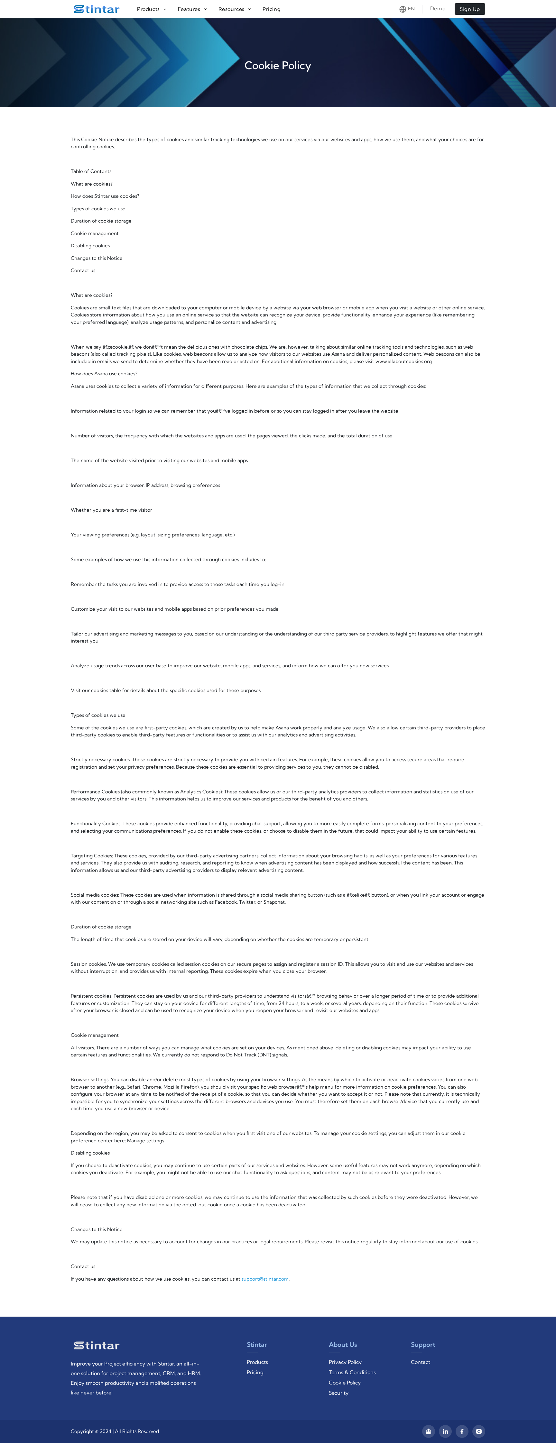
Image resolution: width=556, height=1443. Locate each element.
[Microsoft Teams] (428, 1431)
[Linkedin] (445, 1431)
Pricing (272, 9)
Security (338, 1393)
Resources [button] (232, 9)
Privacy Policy (345, 1362)
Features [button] (190, 9)
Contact (420, 1362)
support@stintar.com (265, 1279)
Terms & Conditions (352, 1372)
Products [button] (149, 9)
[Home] (100, 9)
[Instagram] (478, 1431)
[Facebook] (462, 1431)
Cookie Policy (345, 1382)
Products (257, 1362)
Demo (438, 8)
